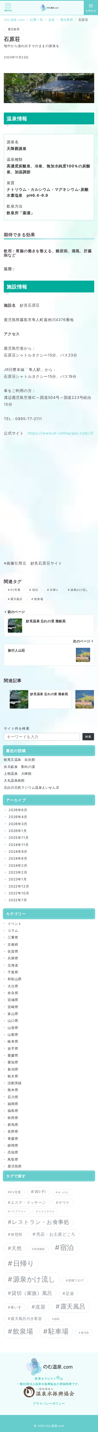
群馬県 (13, 1125)
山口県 (13, 1021)
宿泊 (35, 590)
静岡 (56, 1319)
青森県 (13, 1138)
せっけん (63, 1192)
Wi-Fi (40, 1191)
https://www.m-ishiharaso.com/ (59, 433)
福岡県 (13, 1104)
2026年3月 (18, 824)
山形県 (13, 1028)
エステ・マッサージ (28, 1202)
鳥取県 (13, 1159)
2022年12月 (19, 886)
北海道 (13, 965)
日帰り (54, 590)
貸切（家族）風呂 (31, 1293)
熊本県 (13, 1090)
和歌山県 (15, 979)
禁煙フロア (76, 1280)
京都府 (13, 944)
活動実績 (15, 1083)
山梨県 (13, 1034)
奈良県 (13, 993)
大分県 (13, 986)
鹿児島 (85, 1332)
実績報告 (39, 1249)
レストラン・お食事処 (40, 1222)
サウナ (64, 1203)
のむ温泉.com (54, 1426)
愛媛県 (13, 1055)
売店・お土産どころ (55, 1234)
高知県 (13, 1152)
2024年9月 (18, 851)
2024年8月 (18, 858)
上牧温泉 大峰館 (18, 773)
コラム (13, 930)
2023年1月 (18, 879)
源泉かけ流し (79, 590)
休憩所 (16, 1234)
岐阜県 (13, 1041)
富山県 (13, 1014)
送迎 (40, 1307)
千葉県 (13, 972)
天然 (16, 1248)
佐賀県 (13, 951)
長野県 (13, 1131)
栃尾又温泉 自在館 (19, 759)
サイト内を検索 (16, 728)
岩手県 (13, 1048)
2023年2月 (18, 872)
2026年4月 (18, 817)
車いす (15, 1307)
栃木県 (13, 1076)
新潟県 (13, 1069)
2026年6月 (18, 810)
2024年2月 (18, 865)
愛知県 (13, 1062)
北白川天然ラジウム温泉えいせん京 (31, 787)
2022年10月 (19, 893)
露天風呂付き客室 (26, 1318)
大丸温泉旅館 (14, 780)
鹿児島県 (14, 29)
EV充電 (15, 590)
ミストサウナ (46, 1211)
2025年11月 (19, 838)
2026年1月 (18, 831)
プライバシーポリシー (49, 1403)
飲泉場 (38, 599)
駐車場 (58, 1331)
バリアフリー (18, 1211)
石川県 (13, 1097)
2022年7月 (18, 900)
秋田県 (13, 1118)
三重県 (13, 937)
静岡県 (13, 1145)
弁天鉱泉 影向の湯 (19, 767)
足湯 (70, 1293)
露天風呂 (16, 599)
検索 (88, 736)
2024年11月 (19, 845)
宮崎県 (13, 1007)
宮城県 (13, 1000)
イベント (15, 924)
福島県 (13, 1111)
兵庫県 (13, 958)
